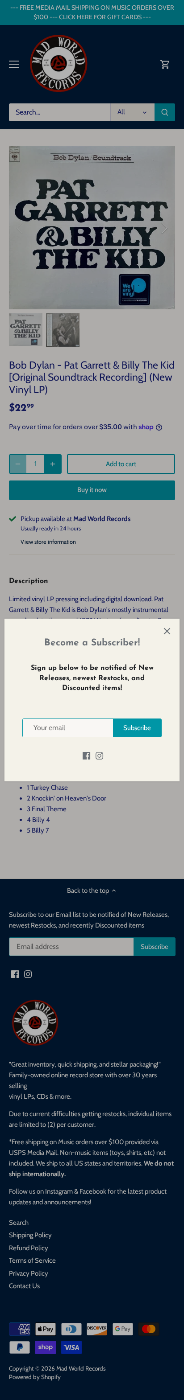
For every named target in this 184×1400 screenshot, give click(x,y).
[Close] (167, 631)
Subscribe (137, 728)
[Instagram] (99, 755)
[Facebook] (86, 755)
